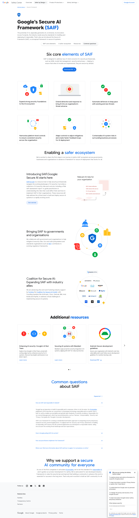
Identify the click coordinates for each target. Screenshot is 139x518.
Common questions (90, 43)
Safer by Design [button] (40, 2)
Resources (77, 43)
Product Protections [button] (56, 2)
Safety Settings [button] (72, 2)
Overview (29, 2)
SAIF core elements (49, 43)
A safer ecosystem (65, 43)
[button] (69, 403)
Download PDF (68, 69)
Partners (20, 504)
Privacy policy (53, 513)
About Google (29, 513)
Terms (61, 513)
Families (19, 498)
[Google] (20, 513)
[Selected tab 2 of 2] (70, 369)
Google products (41, 513)
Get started (32, 202)
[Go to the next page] (124, 345)
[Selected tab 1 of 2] (69, 369)
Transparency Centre (24, 501)
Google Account (129, 2)
